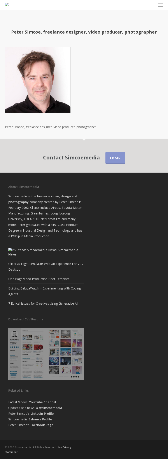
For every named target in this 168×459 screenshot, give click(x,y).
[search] (143, 5)
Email (115, 158)
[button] (160, 5)
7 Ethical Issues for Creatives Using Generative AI (43, 303)
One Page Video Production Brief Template (39, 279)
